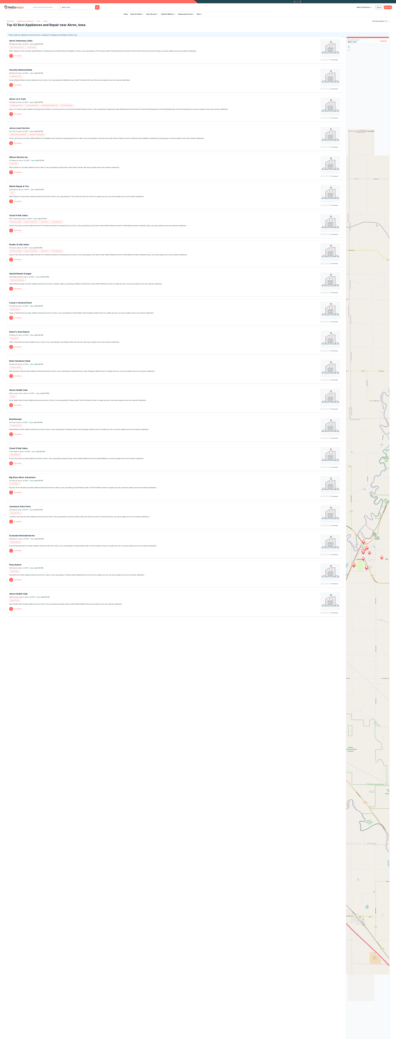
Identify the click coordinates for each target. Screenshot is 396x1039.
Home (126, 14)
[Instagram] (297, 1)
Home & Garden (136, 14)
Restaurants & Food (185, 14)
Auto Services (151, 14)
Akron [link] (46, 21)
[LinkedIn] (300, 1)
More (199, 14)
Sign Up (388, 7)
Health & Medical (167, 14)
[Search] (97, 7)
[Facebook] (294, 1)
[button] (366, 548)
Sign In (379, 7)
